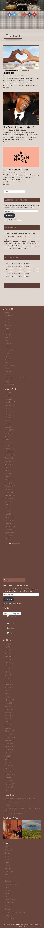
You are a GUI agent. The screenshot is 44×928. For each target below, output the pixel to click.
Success (7, 375)
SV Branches (10, 286)
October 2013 (9, 529)
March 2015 (8, 477)
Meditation (8, 359)
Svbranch (20, 75)
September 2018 (10, 405)
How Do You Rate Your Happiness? (18, 127)
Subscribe (9, 215)
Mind (6, 362)
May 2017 (8, 424)
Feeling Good (9, 337)
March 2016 (8, 445)
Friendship (8, 344)
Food (6, 340)
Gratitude (8, 347)
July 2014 (8, 501)
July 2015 (8, 467)
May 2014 (8, 508)
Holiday (7, 353)
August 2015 (9, 464)
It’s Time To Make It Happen (15, 170)
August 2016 (9, 436)
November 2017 (10, 417)
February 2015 (9, 480)
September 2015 (10, 461)
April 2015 (8, 473)
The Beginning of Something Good (15, 378)
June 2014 (8, 505)
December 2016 (10, 433)
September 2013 (10, 533)
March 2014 (8, 514)
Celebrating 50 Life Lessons (22, 263)
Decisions (8, 325)
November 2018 (10, 402)
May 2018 (8, 408)
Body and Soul (9, 316)
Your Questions (9, 384)
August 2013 (9, 536)
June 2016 (8, 439)
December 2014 (10, 486)
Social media (8, 372)
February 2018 (9, 411)
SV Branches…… (22, 4)
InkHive (18, 924)
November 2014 (10, 489)
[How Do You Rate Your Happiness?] (21, 108)
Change (7, 319)
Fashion (7, 331)
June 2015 (8, 470)
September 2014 (10, 495)
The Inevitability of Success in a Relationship (16, 72)
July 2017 (8, 421)
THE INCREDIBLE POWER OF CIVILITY (17, 248)
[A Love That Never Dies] (12, 829)
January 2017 (9, 430)
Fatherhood (8, 334)
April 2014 (8, 511)
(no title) (8, 240)
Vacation (7, 381)
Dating (7, 322)
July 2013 (8, 539)
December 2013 (10, 523)
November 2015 (10, 455)
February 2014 (9, 517)
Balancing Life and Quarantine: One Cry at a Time (20, 233)
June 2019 (8, 396)
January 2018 (9, 414)
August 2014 (9, 498)
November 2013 (10, 526)
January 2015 (9, 483)
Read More (6, 87)
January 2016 (9, 452)
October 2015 (9, 458)
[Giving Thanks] (31, 829)
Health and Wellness (11, 350)
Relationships (9, 368)
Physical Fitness (10, 365)
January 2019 (9, 399)
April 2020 (8, 393)
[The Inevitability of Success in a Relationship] (21, 57)
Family (7, 328)
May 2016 (8, 442)
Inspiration (8, 356)
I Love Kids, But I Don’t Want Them (16, 236)
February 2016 (9, 449)
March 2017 (8, 427)
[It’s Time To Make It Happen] (21, 157)
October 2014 (9, 492)
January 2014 (9, 520)
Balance (7, 312)
